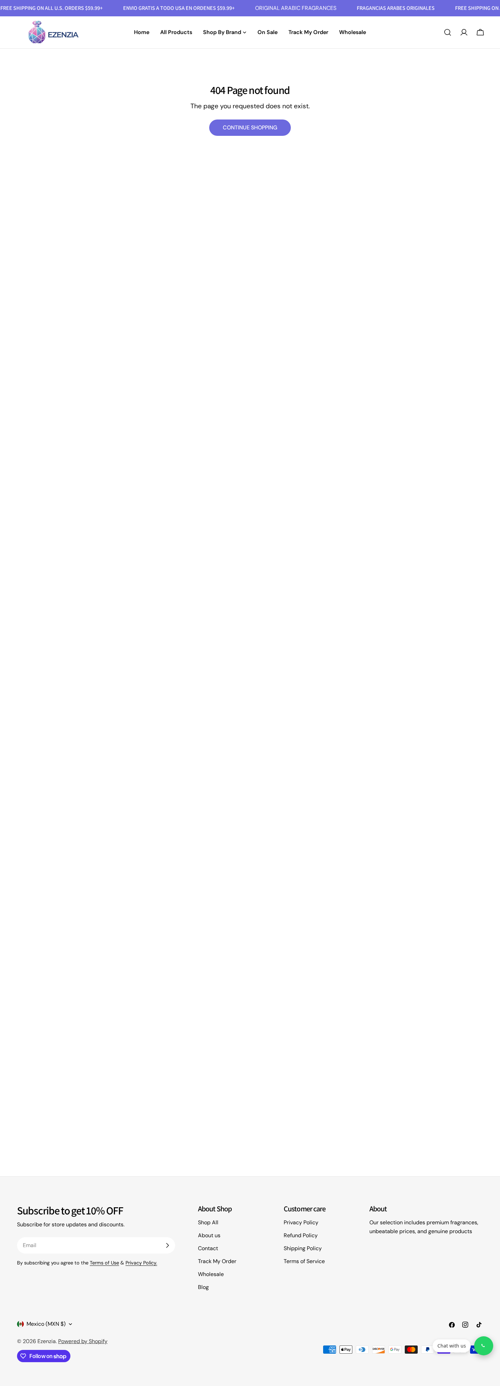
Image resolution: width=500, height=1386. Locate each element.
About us (209, 1235)
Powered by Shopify (82, 1341)
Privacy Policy (301, 1222)
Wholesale (211, 1274)
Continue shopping (250, 127)
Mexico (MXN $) (46, 1323)
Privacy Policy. (141, 1263)
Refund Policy (301, 1235)
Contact (208, 1248)
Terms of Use (104, 1263)
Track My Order (217, 1261)
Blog (203, 1287)
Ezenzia (46, 1341)
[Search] (447, 32)
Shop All (208, 1222)
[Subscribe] (167, 1245)
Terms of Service (304, 1261)
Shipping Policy (303, 1248)
